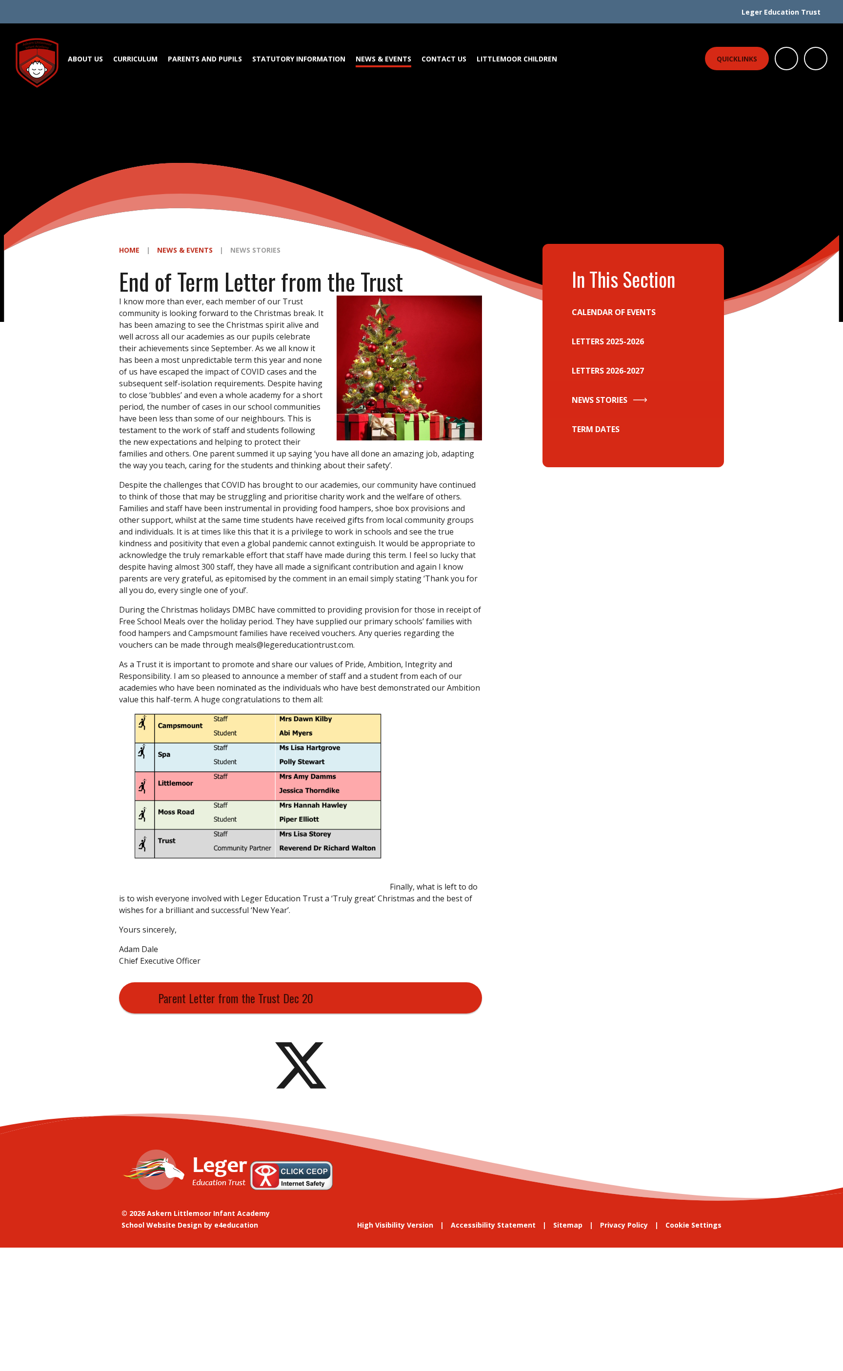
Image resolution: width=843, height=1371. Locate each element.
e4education (236, 1225)
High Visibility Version (395, 1225)
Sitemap (567, 1225)
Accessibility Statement (493, 1225)
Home (129, 250)
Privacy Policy (624, 1225)
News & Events (185, 250)
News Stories (255, 250)
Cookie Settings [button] (693, 1225)
